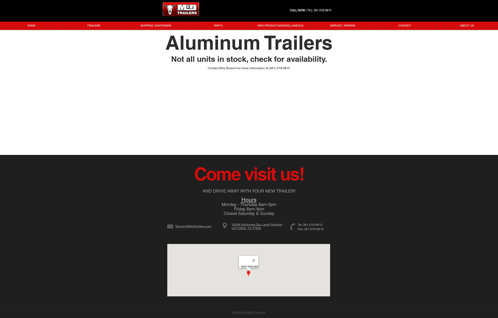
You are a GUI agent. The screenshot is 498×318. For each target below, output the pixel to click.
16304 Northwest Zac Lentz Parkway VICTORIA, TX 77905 (256, 226)
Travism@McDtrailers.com (193, 226)
